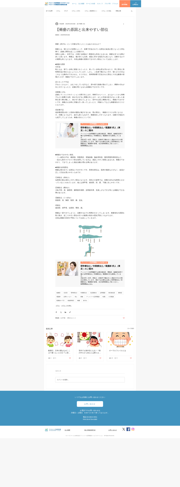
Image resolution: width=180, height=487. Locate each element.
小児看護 (111, 296)
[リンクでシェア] (70, 312)
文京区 (66, 292)
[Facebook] (128, 429)
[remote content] (90, 134)
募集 (82, 296)
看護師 (58, 296)
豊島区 (120, 292)
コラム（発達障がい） (91, 11)
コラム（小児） (76, 11)
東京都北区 (111, 292)
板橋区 (58, 292)
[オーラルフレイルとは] (120, 339)
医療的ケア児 (60, 300)
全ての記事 (49, 11)
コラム (58, 11)
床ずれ (85, 300)
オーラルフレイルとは (117, 350)
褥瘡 (78, 300)
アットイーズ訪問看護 (92, 296)
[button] (124, 3)
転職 (104, 296)
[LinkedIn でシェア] (65, 312)
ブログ (66, 11)
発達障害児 (71, 300)
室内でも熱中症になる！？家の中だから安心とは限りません (90, 352)
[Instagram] (133, 429)
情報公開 (118, 11)
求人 (76, 296)
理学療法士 (74, 292)
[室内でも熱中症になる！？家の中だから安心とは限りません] (90, 339)
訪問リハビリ (68, 296)
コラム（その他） (106, 11)
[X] (124, 429)
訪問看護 (102, 292)
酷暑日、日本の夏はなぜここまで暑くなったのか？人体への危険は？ (59, 352)
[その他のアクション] (123, 24)
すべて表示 (131, 328)
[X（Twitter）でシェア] (61, 312)
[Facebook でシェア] (56, 312)
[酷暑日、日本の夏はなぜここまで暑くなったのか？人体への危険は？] (59, 339)
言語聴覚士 (93, 292)
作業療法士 (84, 292)
